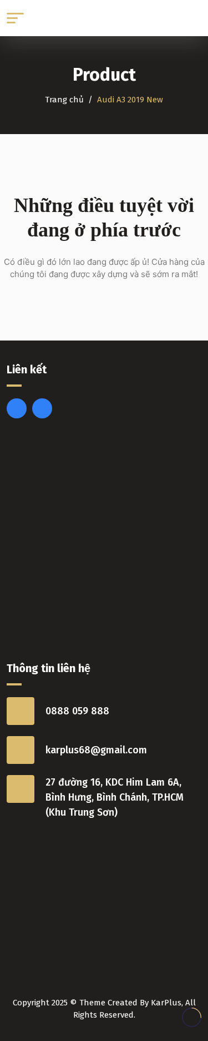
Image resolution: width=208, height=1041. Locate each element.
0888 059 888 (77, 711)
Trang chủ (64, 100)
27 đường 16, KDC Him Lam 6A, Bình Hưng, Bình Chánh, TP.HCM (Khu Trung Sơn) (114, 797)
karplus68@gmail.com (96, 750)
